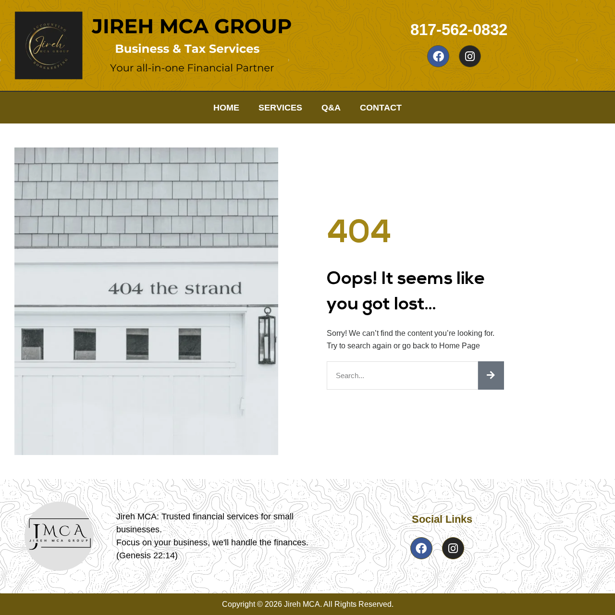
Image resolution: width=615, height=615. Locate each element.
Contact (381, 107)
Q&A (331, 107)
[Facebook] (438, 56)
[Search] (491, 375)
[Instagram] (470, 56)
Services (280, 107)
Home (226, 107)
